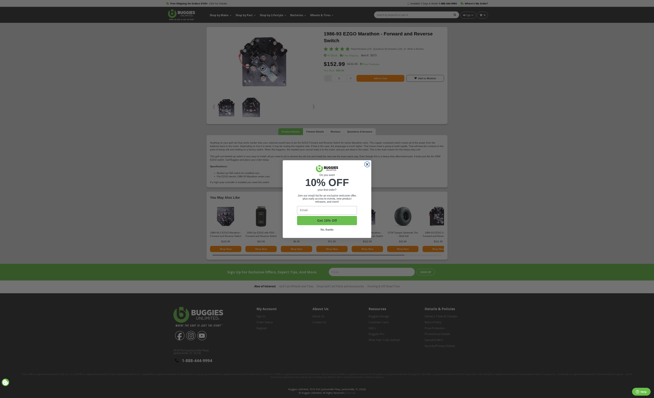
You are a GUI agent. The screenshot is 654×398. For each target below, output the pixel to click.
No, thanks (327, 229)
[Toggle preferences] (5, 382)
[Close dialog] (367, 164)
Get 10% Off (327, 220)
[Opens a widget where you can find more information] (641, 392)
